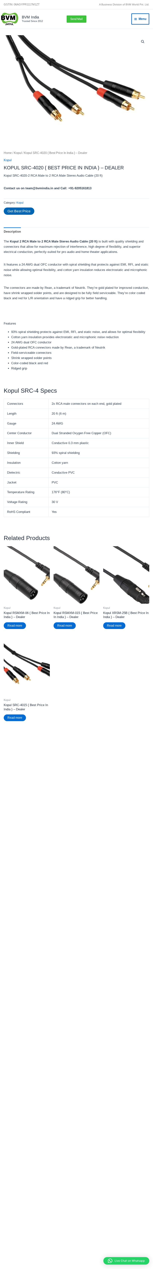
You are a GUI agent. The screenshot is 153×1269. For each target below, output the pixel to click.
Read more (14, 625)
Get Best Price (19, 211)
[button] (76, 19)
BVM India (30, 17)
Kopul (18, 152)
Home (8, 152)
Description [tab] (12, 231)
